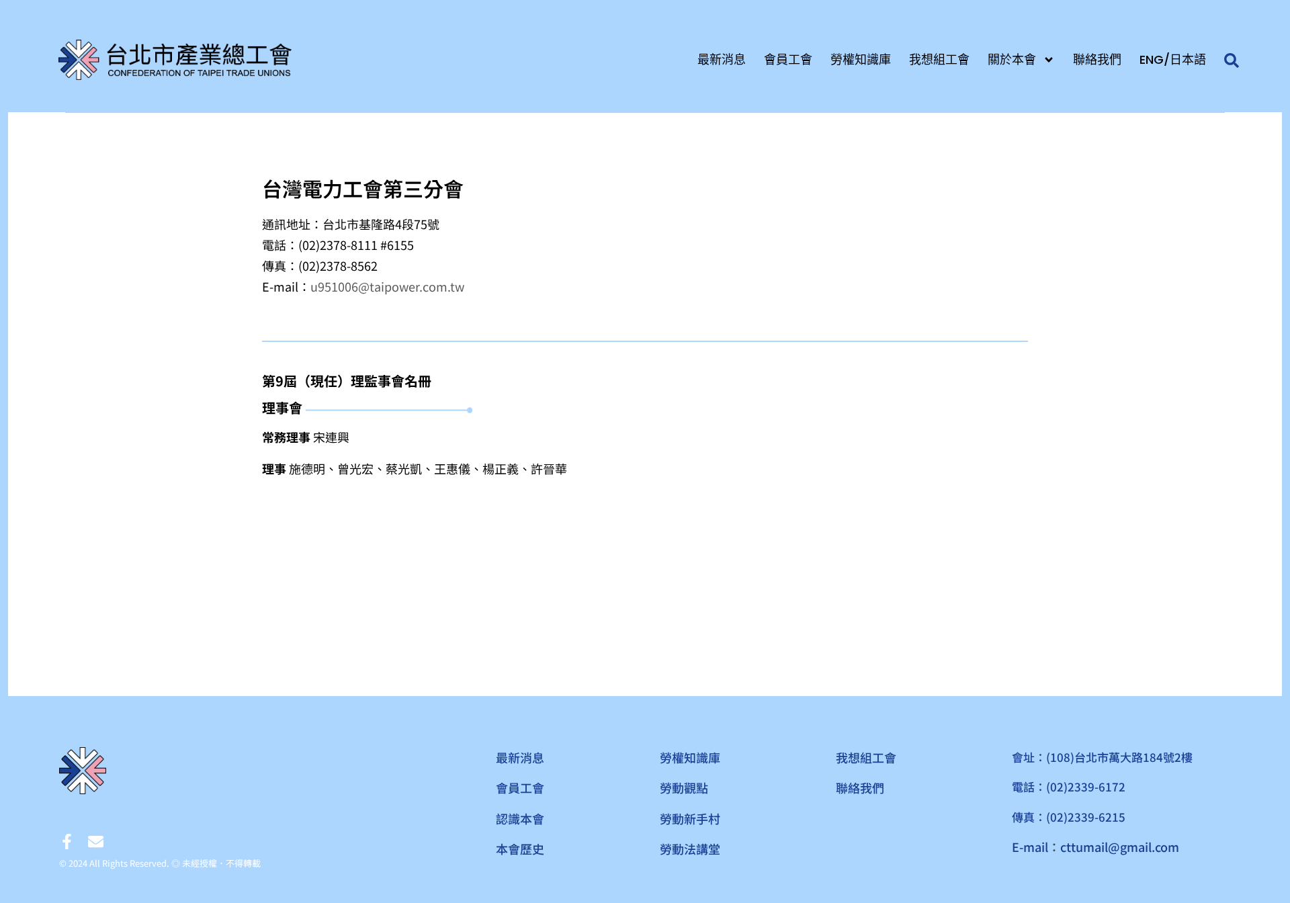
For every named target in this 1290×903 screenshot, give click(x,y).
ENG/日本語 (1173, 59)
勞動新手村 (690, 818)
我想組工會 (939, 59)
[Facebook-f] (67, 841)
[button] (1231, 60)
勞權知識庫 (860, 59)
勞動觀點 (684, 787)
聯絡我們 (1097, 59)
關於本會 (1012, 59)
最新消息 (721, 59)
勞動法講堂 (690, 848)
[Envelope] (95, 841)
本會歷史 (520, 848)
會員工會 (788, 59)
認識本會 (520, 818)
